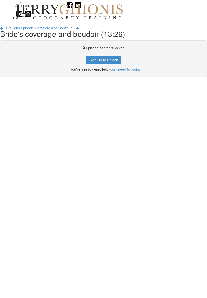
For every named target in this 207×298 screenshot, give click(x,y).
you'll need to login (124, 69)
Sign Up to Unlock (103, 59)
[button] (0, 22)
